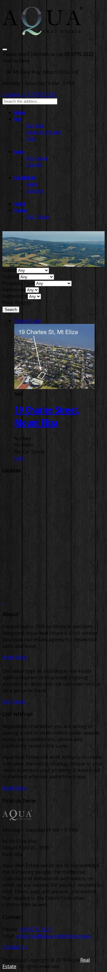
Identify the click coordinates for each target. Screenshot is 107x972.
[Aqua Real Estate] (42, 31)
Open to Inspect (44, 132)
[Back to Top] (4, 601)
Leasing (35, 190)
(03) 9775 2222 (35, 929)
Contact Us (14, 947)
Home (19, 112)
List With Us (25, 177)
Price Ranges (16, 302)
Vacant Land (28, 320)
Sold (31, 138)
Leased (34, 164)
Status (9, 270)
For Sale (35, 125)
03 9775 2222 (41, 94)
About (20, 203)
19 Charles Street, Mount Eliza (47, 416)
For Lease (37, 158)
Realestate (14, 960)
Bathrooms (15, 296)
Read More (14, 657)
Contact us (14, 94)
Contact (21, 210)
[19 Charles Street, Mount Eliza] (54, 387)
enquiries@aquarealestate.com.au (54, 936)
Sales (32, 184)
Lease (19, 151)
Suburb (10, 276)
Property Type (18, 283)
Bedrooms (14, 289)
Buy (17, 119)
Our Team (37, 216)
